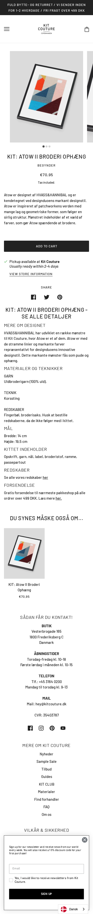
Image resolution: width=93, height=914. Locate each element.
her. (59, 498)
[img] (30, 727)
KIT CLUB (46, 784)
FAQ (46, 806)
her (45, 477)
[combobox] (73, 909)
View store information (31, 274)
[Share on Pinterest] (59, 297)
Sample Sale (46, 761)
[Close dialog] (85, 840)
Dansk (73, 909)
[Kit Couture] (46, 28)
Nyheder (46, 754)
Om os (46, 814)
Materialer (46, 791)
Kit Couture (50, 261)
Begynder (46, 165)
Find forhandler (46, 799)
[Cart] (87, 29)
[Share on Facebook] (33, 297)
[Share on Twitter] (46, 297)
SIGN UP (46, 894)
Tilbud (46, 769)
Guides (46, 776)
